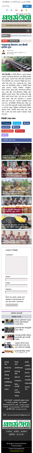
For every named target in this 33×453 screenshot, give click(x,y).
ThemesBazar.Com (16, 451)
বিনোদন (27, 373)
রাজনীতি (27, 366)
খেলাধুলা (27, 376)
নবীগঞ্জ (6, 375)
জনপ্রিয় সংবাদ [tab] (16, 317)
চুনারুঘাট (7, 371)
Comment (10, 255)
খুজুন (27, 6)
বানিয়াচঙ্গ (7, 386)
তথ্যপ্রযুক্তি (28, 380)
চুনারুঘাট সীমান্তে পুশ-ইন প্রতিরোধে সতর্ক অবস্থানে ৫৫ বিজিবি (16, 157)
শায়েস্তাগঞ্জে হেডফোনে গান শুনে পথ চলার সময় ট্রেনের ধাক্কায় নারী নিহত (14, 226)
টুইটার (17, 431)
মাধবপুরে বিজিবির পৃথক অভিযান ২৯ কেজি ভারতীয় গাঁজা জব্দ (15, 241)
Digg (27, 123)
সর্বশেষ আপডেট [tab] (16, 313)
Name (8, 277)
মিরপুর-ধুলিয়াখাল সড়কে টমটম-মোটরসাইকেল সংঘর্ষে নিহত (23, 322)
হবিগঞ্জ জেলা (15, 41)
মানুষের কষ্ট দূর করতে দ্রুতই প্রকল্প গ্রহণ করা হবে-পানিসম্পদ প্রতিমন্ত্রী (22, 345)
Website (8, 289)
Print (5, 135)
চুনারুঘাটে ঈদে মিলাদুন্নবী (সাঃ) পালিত (20, 36)
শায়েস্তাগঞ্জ (7, 368)
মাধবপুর (7, 379)
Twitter (17, 123)
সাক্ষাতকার (18, 381)
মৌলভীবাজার (19, 368)
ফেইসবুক (9, 431)
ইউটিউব (13, 434)
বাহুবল (6, 389)
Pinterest (20, 131)
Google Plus (8, 131)
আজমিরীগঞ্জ (8, 382)
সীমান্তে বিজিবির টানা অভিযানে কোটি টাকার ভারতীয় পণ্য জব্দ (15, 210)
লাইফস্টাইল (28, 383)
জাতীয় (27, 362)
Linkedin (6, 127)
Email (8, 283)
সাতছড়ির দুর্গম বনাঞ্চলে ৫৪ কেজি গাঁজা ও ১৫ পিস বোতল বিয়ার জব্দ (16, 175)
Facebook (6, 123)
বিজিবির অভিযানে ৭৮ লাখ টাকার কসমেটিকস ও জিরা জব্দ (13, 192)
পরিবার (17, 396)
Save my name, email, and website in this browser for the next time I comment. (15, 299)
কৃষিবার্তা (17, 377)
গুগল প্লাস (21, 434)
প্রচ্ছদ (5, 41)
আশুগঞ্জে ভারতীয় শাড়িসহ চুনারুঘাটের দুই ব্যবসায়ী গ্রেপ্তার (23, 337)
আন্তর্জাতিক (28, 369)
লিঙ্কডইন (24, 431)
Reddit (16, 127)
